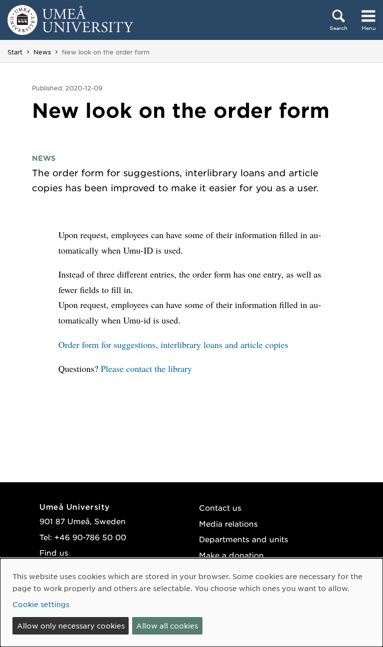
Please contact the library (146, 368)
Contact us (220, 507)
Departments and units (243, 539)
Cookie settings (40, 604)
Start (14, 52)
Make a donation (231, 555)
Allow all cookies (167, 625)
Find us (53, 552)
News (42, 52)
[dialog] (191, 602)
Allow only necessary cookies (71, 625)
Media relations (228, 523)
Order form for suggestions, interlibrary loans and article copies (174, 344)
